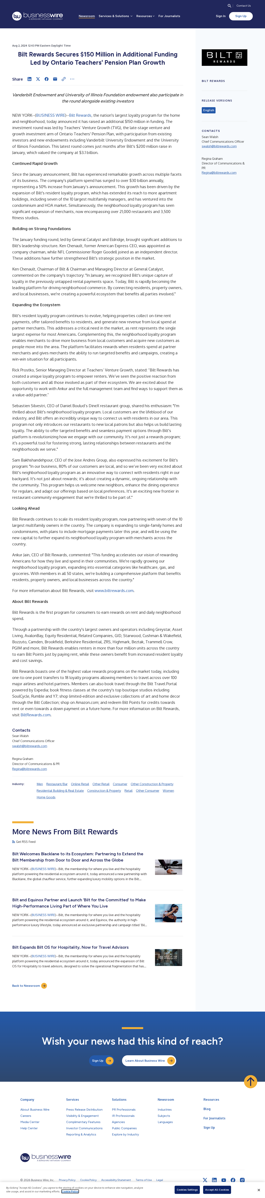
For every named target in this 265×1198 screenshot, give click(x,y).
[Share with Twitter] (38, 79)
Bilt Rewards (80, 115)
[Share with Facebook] (46, 79)
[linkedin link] (214, 1180)
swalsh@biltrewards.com (29, 746)
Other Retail (101, 784)
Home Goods (46, 797)
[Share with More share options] (72, 79)
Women (168, 791)
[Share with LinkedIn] (29, 79)
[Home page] (37, 16)
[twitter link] (205, 1180)
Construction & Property (104, 791)
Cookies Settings (187, 1189)
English (208, 110)
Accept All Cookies (217, 1189)
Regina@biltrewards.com (29, 769)
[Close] (259, 1190)
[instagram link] (242, 1180)
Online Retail (80, 784)
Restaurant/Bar (57, 784)
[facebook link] (233, 1180)
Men (40, 784)
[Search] (229, 6)
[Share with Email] (55, 79)
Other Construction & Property (152, 784)
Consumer (120, 784)
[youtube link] (223, 1180)
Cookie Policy (70, 1191)
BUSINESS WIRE (50, 115)
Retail (128, 791)
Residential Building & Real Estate (60, 791)
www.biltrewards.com (114, 590)
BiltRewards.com (35, 714)
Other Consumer (147, 791)
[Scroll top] (250, 1081)
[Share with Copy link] (64, 79)
